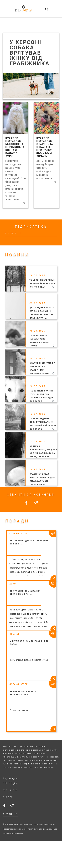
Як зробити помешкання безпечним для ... (25, 592)
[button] (24, 203)
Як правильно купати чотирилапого (23, 692)
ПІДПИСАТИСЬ (31, 226)
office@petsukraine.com (10, 790)
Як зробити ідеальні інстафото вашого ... (29, 542)
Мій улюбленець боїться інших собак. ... (29, 642)
